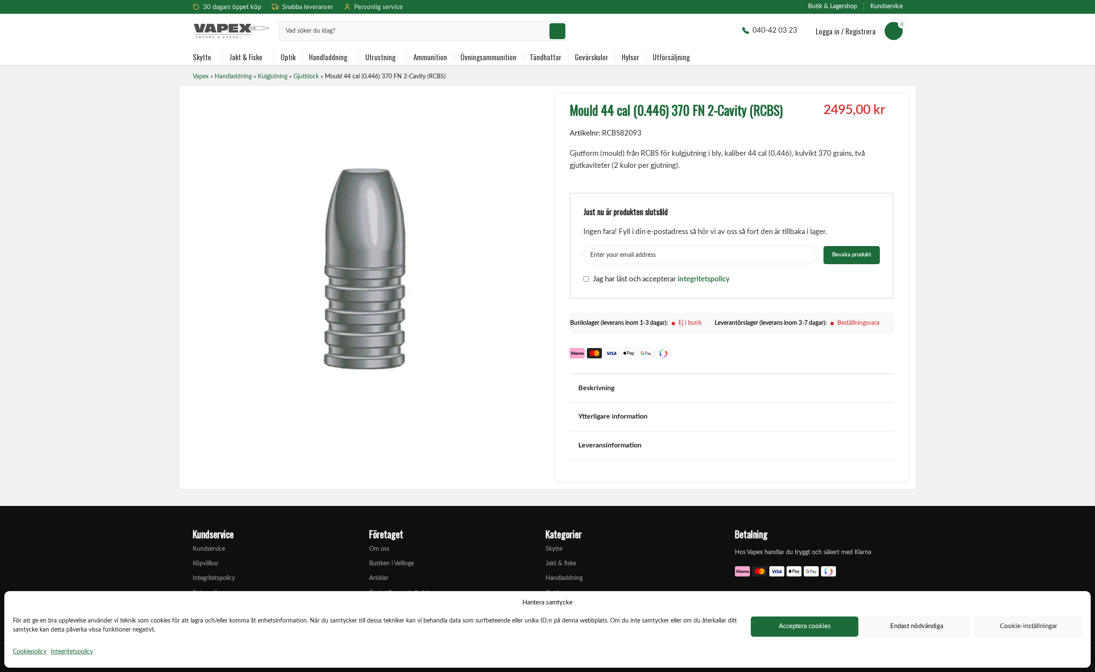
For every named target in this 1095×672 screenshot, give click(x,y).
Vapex (201, 77)
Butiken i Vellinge (391, 564)
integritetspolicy (704, 279)
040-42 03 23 (775, 30)
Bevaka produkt (851, 255)
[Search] (557, 31)
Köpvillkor (206, 564)
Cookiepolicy (29, 652)
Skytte (554, 549)
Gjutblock (306, 77)
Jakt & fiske (561, 564)
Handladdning (233, 77)
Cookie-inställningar (1028, 626)
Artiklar (379, 578)
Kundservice (209, 549)
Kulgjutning (272, 77)
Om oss (379, 549)
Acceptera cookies (805, 626)
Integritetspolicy (72, 652)
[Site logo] (231, 30)
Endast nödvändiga (916, 626)
